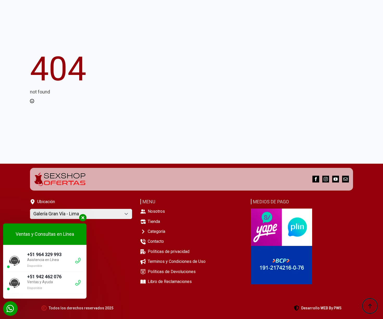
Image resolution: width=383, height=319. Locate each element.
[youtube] (335, 179)
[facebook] (315, 179)
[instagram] (325, 179)
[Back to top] (370, 306)
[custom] (345, 179)
